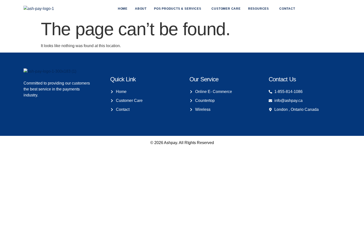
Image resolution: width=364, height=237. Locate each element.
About (141, 8)
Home (123, 8)
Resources (258, 8)
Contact (287, 8)
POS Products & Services (177, 8)
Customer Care (225, 8)
